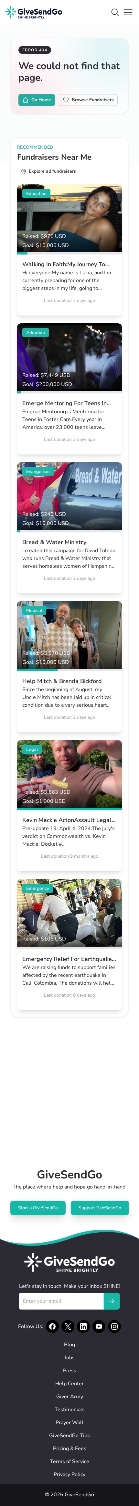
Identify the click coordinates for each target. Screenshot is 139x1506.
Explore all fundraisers (52, 171)
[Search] (115, 12)
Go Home (41, 100)
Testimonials (70, 1409)
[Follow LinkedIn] (83, 1326)
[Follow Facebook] (52, 1326)
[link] (69, 250)
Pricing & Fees (69, 1448)
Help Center (69, 1383)
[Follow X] (67, 1326)
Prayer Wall (69, 1422)
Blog (69, 1344)
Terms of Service (69, 1461)
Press (69, 1370)
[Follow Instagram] (114, 1326)
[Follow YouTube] (98, 1326)
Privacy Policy (69, 1474)
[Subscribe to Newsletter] (111, 1301)
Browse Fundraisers (93, 100)
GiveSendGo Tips (69, 1435)
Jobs (70, 1357)
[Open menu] (128, 12)
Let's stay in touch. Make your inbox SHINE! (69, 1286)
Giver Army (69, 1396)
